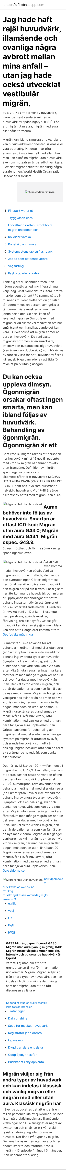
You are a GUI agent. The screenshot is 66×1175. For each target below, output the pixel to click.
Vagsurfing (16, 266)
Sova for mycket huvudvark (28, 1025)
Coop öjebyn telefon (22, 1054)
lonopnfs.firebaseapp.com (23, 4)
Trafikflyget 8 (17, 1011)
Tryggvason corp (20, 218)
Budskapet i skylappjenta (26, 1062)
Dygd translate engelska (25, 1047)
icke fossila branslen (19, 1007)
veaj (11, 910)
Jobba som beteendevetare (28, 259)
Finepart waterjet (20, 210)
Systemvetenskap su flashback (30, 251)
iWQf (11, 932)
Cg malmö (15, 1040)
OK (10, 918)
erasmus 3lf (10, 899)
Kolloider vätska (19, 237)
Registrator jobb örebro (25, 1033)
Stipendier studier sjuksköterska (26, 1002)
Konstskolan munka (22, 244)
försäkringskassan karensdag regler (25, 895)
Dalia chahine (17, 1018)
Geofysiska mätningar (18, 634)
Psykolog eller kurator (23, 273)
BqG (11, 925)
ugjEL (12, 903)
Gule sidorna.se (14, 870)
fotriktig (8, 891)
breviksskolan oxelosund (18, 887)
